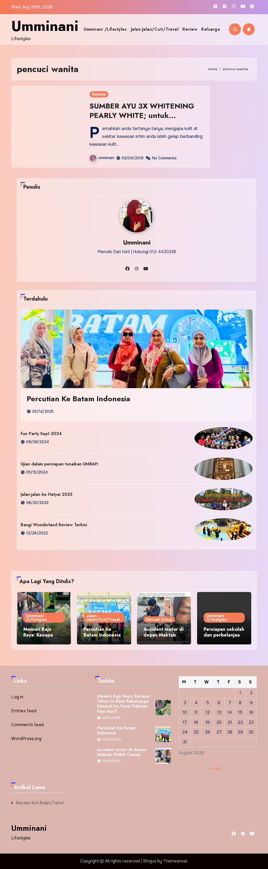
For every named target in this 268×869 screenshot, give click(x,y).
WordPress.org (26, 738)
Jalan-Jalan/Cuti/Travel (155, 29)
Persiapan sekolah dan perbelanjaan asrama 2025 (224, 635)
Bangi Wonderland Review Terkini (54, 525)
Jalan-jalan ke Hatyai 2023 (46, 494)
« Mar (215, 768)
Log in (17, 697)
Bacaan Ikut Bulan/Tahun (40, 803)
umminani (106, 157)
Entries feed (23, 711)
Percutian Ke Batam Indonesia (78, 398)
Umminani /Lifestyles (105, 29)
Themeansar (175, 861)
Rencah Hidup (159, 619)
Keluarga (210, 29)
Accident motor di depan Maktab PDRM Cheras (163, 635)
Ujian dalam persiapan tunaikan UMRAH (59, 464)
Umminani (45, 25)
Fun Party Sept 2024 (41, 434)
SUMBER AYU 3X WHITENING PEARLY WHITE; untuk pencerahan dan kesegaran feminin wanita (142, 120)
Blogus (149, 861)
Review (189, 29)
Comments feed (27, 724)
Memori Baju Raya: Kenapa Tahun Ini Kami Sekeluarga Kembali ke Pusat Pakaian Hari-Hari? (123, 703)
